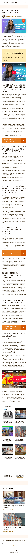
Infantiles (13, 509)
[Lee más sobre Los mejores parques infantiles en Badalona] (14, 497)
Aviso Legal (14, 550)
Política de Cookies (14, 552)
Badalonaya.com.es (9, 2)
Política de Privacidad (14, 549)
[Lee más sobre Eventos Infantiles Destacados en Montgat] (14, 519)
